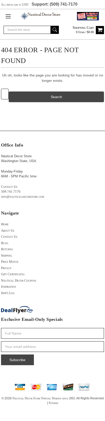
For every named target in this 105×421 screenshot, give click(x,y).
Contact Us (9, 187)
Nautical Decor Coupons (18, 280)
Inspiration (8, 286)
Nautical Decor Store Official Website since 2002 (43, 398)
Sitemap (53, 403)
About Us (7, 230)
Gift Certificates (12, 274)
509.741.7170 (10, 191)
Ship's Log (8, 293)
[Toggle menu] (8, 16)
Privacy (6, 268)
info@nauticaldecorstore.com (22, 197)
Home (5, 224)
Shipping (6, 255)
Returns (7, 249)
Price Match (9, 262)
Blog (4, 243)
